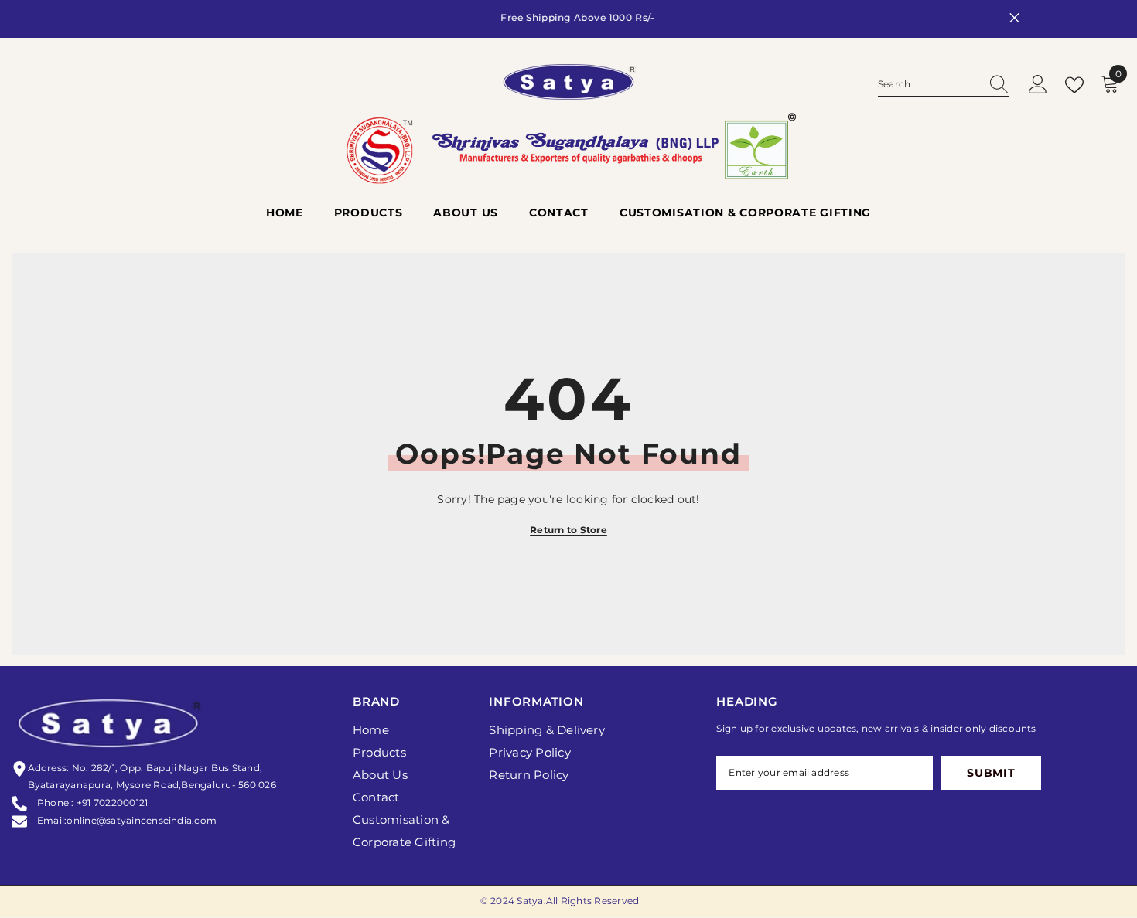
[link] (568, 162)
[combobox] (929, 85)
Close (1014, 18)
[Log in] (1038, 85)
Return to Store (568, 530)
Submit (991, 773)
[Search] (943, 85)
